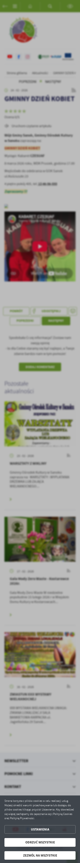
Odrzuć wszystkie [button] (40, 842)
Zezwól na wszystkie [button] (40, 855)
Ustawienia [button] (40, 829)
